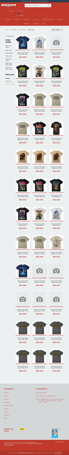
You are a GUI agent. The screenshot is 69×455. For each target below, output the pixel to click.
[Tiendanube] (59, 442)
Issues (17, 19)
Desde (6, 81)
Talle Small (8, 50)
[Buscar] (49, 5)
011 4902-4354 (42, 393)
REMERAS (13, 29)
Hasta (10, 81)
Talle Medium (9, 53)
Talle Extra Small (8, 46)
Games (26, 23)
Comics (8, 19)
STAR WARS (22, 29)
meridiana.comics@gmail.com (47, 396)
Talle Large (8, 56)
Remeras (36, 19)
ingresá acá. (31, 443)
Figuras (59, 19)
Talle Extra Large (8, 59)
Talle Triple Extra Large (8, 68)
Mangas (26, 19)
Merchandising (48, 19)
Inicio (7, 29)
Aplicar (13, 84)
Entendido (58, 452)
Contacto (36, 23)
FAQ (43, 23)
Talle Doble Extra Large (8, 63)
